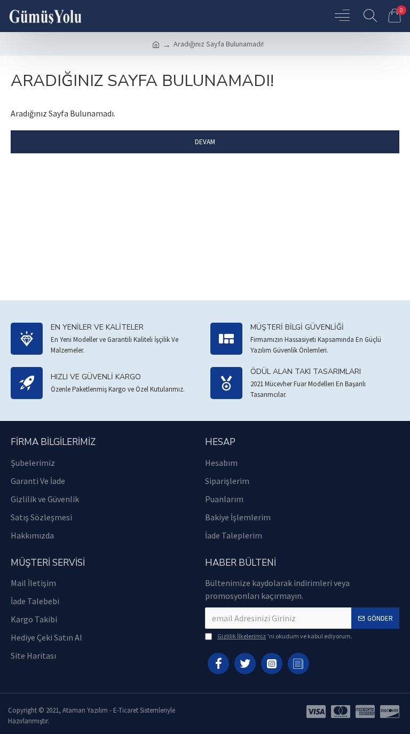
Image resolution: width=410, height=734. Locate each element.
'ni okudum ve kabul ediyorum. (284, 636)
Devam (205, 141)
